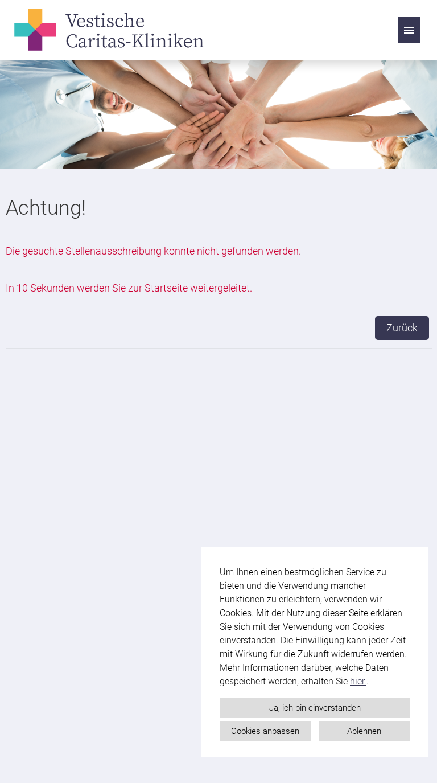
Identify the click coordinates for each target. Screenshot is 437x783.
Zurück (402, 328)
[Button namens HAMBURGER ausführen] (409, 30)
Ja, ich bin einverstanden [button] (315, 708)
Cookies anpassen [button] (265, 731)
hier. (358, 681)
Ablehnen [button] (364, 731)
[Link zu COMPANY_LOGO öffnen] (109, 30)
